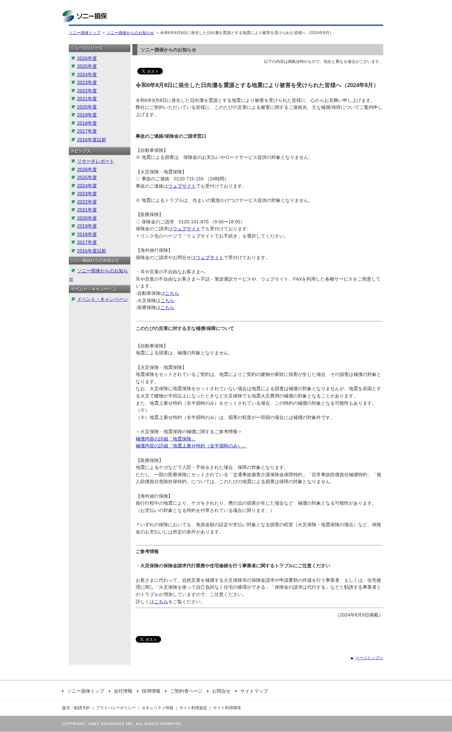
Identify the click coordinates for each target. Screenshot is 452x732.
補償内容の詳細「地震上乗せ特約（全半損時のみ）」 (191, 445)
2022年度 (87, 90)
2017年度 (87, 131)
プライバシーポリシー (116, 708)
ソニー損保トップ (85, 32)
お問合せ (221, 691)
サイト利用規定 (193, 708)
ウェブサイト (182, 186)
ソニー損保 (84, 16)
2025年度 (87, 66)
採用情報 (151, 691)
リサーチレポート (95, 161)
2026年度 (87, 58)
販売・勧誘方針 (76, 708)
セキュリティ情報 (157, 708)
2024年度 (87, 74)
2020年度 (87, 107)
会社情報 (123, 691)
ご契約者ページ (186, 691)
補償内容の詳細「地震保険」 (166, 438)
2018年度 (87, 123)
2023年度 (87, 82)
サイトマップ (254, 691)
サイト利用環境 (227, 708)
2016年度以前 (91, 139)
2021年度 (87, 98)
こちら (172, 293)
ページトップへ (369, 658)
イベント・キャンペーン (102, 299)
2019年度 (87, 114)
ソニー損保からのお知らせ (130, 32)
